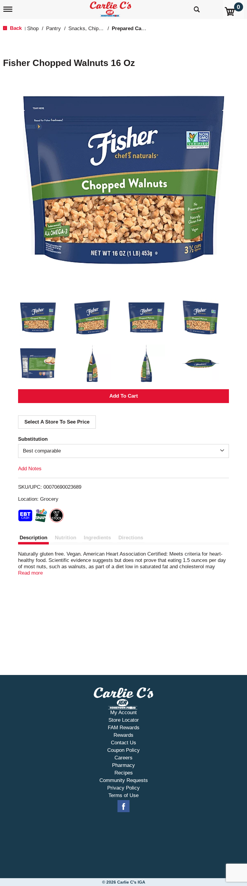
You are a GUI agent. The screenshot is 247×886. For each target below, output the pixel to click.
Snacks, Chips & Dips (93, 28)
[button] (38, 317)
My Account (123, 712)
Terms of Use (123, 795)
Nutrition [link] (65, 538)
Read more (30, 573)
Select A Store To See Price (56, 422)
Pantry (53, 28)
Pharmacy (123, 765)
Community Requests (123, 780)
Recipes (123, 773)
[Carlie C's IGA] (111, 8)
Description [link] (33, 538)
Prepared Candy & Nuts (140, 28)
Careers (123, 758)
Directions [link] (130, 538)
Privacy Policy (123, 788)
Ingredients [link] (97, 538)
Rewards (123, 735)
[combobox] (123, 451)
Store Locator (123, 720)
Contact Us (123, 743)
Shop (33, 28)
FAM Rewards (123, 727)
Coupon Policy (123, 750)
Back (15, 28)
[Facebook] (123, 806)
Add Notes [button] (30, 468)
